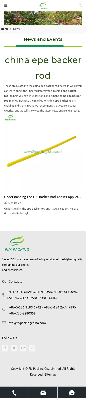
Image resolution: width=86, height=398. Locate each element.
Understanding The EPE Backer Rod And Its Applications (43, 197)
